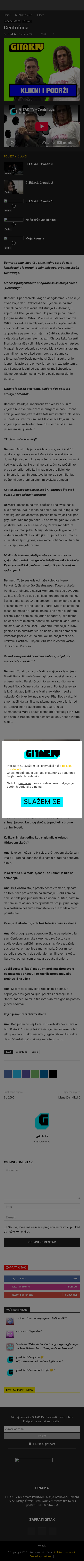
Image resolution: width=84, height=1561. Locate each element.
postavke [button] (24, 783)
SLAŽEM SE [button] (42, 801)
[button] (6, 5)
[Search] (78, 5)
